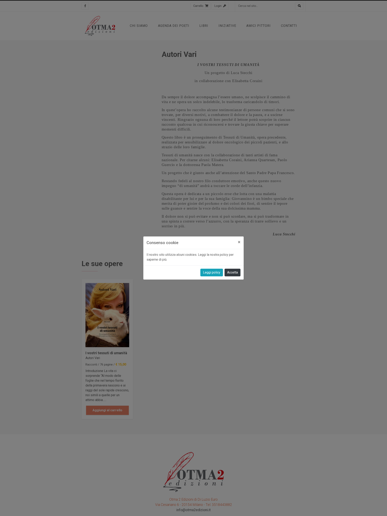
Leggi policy (211, 272)
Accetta (232, 272)
